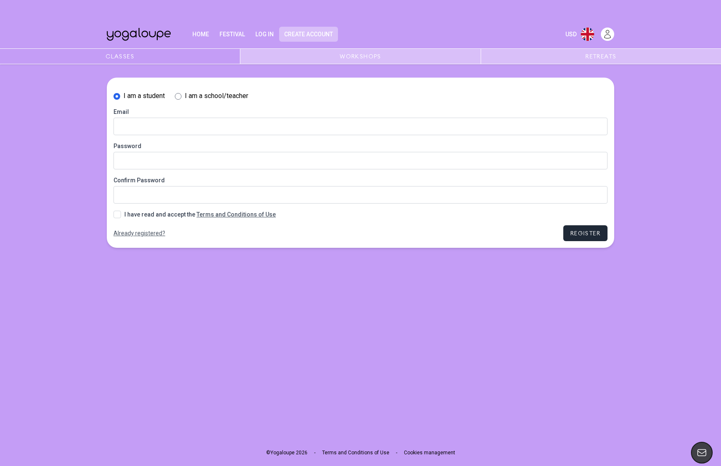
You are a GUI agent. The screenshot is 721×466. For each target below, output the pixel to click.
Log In (264, 34)
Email (121, 111)
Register (585, 233)
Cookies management (429, 453)
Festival (232, 34)
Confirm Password (139, 180)
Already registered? (139, 233)
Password (127, 146)
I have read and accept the (200, 214)
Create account (308, 34)
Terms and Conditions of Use (236, 214)
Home (200, 34)
